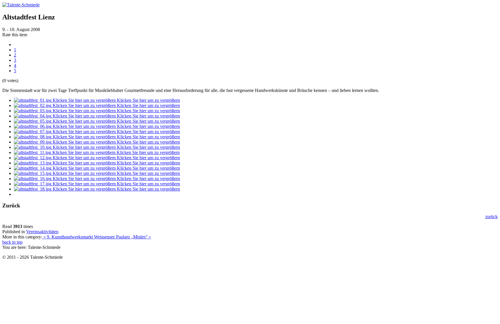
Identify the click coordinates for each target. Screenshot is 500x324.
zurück (491, 216)
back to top (12, 242)
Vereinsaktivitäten (42, 231)
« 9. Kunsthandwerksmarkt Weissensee (79, 236)
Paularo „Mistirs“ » (133, 236)
